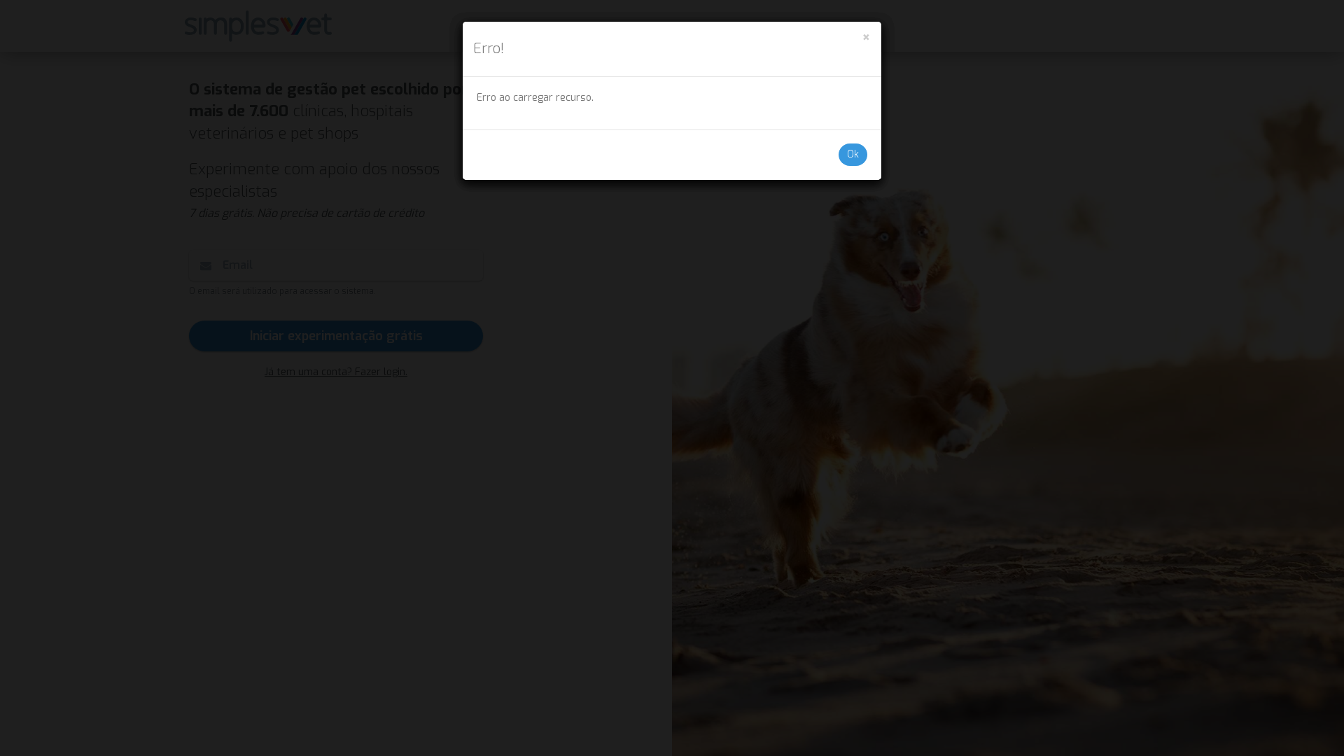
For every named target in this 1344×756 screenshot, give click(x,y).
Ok (853, 154)
